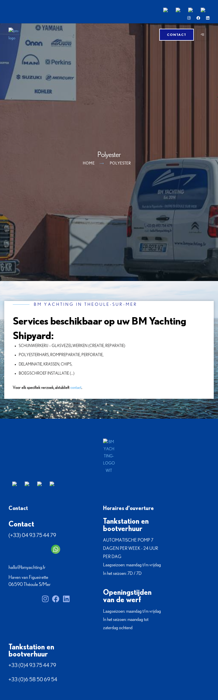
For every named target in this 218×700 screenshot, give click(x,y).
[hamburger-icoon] (202, 34)
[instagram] (189, 18)
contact (75, 388)
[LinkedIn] (207, 18)
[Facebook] (198, 18)
